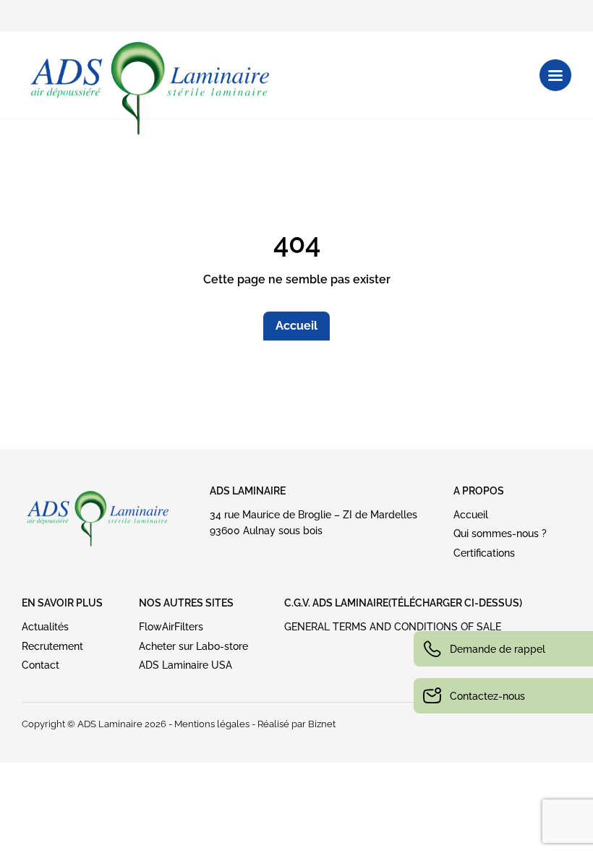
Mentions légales (211, 724)
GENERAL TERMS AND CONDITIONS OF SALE (392, 627)
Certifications (484, 553)
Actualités (45, 627)
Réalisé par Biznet (296, 724)
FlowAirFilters (171, 627)
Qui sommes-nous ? (500, 533)
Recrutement (52, 646)
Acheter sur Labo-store (193, 646)
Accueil (296, 326)
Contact (40, 665)
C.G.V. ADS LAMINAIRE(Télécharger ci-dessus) (403, 603)
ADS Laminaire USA (185, 665)
